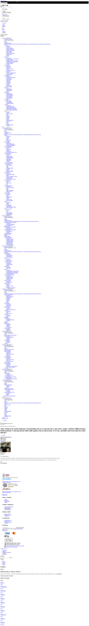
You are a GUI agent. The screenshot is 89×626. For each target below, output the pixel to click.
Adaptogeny (9, 80)
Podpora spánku (9, 86)
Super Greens (9, 304)
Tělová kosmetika (7, 356)
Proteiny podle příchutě (8, 237)
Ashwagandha (9, 313)
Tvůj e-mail (4, 527)
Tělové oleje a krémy (10, 361)
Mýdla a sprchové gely (10, 359)
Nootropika (8, 82)
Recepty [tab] (3, 563)
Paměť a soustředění (10, 120)
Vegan (14, 134)
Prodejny (6, 502)
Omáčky (8, 55)
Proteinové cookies (10, 278)
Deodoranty (8, 358)
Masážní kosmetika (10, 94)
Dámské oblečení (9, 89)
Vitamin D (8, 300)
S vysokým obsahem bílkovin (27, 134)
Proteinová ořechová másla (11, 144)
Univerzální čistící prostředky (11, 376)
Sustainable (11, 335)
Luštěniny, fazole (9, 196)
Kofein (8, 265)
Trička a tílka (9, 337)
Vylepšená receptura (8, 43)
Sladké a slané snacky (10, 49)
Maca (7, 312)
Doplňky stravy (7, 75)
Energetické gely (9, 282)
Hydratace (8, 125)
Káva (7, 210)
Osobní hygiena (9, 96)
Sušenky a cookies (10, 156)
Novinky (6, 42)
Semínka (8, 150)
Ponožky (8, 338)
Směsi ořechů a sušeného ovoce (12, 152)
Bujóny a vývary (9, 171)
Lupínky (8, 141)
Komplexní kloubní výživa (11, 309)
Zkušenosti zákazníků (8, 522)
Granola (8, 138)
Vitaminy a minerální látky (11, 77)
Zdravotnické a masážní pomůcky (12, 109)
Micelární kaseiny (9, 231)
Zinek (7, 301)
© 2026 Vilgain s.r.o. (3, 548)
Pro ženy (8, 83)
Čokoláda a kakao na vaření (11, 179)
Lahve (8, 387)
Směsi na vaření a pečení (11, 174)
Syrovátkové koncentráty (11, 224)
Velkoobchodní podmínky (6, 552)
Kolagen (8, 64)
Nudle (8, 198)
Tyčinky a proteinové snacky (11, 72)
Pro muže (8, 84)
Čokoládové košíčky (10, 157)
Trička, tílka (8, 341)
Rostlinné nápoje (9, 214)
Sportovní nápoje (9, 68)
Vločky (8, 137)
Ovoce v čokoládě (10, 162)
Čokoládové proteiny (10, 241)
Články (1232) (4, 495)
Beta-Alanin (9, 268)
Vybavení (6, 104)
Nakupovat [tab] (4, 561)
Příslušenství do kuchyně (11, 107)
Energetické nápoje (10, 257)
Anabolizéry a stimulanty (9, 260)
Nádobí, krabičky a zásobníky (11, 108)
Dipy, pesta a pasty (10, 207)
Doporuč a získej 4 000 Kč (9, 506)
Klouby (8, 115)
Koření (8, 169)
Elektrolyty (8, 67)
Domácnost (6, 99)
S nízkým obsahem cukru (37, 134)
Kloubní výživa (9, 79)
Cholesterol (8, 121)
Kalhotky (8, 339)
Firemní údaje (4, 550)
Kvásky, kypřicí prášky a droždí (12, 176)
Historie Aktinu (7, 521)
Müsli (7, 139)
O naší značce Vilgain (8, 520)
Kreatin (8, 69)
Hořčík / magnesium (10, 296)
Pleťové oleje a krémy (10, 354)
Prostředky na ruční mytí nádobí (12, 378)
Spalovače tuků (9, 74)
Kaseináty (8, 232)
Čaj (7, 211)
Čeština (4, 32)
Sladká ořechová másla (10, 145)
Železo (8, 302)
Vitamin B (8, 298)
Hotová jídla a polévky (10, 187)
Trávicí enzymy (9, 327)
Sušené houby (9, 151)
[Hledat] (1, 7)
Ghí (7, 183)
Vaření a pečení (9, 51)
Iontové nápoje (9, 256)
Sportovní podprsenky (10, 336)
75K (15, 545)
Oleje (7, 181)
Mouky (8, 175)
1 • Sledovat (4, 438)
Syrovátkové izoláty (10, 225)
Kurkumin (8, 320)
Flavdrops (8, 168)
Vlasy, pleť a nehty (10, 113)
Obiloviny (8, 197)
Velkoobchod (7, 515)
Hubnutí (8, 117)
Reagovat (5, 463)
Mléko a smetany (9, 178)
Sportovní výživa (7, 65)
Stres (7, 114)
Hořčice (8, 204)
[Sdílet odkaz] (1, 463)
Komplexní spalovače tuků (11, 287)
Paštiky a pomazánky (10, 190)
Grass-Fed (11, 134)
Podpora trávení (9, 85)
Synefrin (8, 286)
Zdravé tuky (9, 81)
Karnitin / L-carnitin (10, 285)
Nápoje (8, 56)
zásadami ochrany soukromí (17, 528)
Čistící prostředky (9, 102)
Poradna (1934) (7, 501)
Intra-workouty (9, 263)
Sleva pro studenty (8, 507)
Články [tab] (3, 562)
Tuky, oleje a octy (9, 52)
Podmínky (4, 551)
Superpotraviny (9, 78)
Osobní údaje (4, 554)
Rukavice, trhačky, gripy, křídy (10, 392)
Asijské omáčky (9, 205)
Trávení (8, 118)
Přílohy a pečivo (9, 54)
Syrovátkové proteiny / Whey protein (13, 58)
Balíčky (3, 417)
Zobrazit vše (9, 45)
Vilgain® (4, 38)
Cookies (4, 553)
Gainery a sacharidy (10, 73)
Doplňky (8, 91)
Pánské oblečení (9, 90)
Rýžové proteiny (9, 228)
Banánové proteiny (10, 243)
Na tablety (8, 391)
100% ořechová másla (10, 143)
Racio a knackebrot (10, 200)
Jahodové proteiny (10, 242)
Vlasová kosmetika (10, 97)
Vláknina (8, 326)
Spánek (8, 119)
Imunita (8, 112)
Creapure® (8, 259)
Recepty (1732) (5, 494)
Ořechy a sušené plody (10, 48)
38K (12, 544)
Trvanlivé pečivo (9, 199)
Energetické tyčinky (10, 277)
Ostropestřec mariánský (10, 319)
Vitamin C (8, 299)
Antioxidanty (7, 317)
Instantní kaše (9, 140)
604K (13, 543)
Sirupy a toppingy (9, 165)
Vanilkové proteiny (10, 239)
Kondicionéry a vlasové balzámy (12, 366)
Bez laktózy (21, 134)
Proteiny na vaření (10, 63)
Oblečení (6, 87)
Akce (5, 41)
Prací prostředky (9, 101)
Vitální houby (9, 305)
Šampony (8, 365)
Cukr (7, 166)
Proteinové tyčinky (10, 276)
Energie (8, 123)
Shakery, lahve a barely (10, 106)
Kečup (8, 203)
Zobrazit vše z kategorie (8, 39)
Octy (7, 184)
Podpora (6, 499)
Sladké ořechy (9, 159)
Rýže (7, 195)
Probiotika (8, 325)
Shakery (8, 386)
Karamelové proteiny (10, 240)
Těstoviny (8, 194)
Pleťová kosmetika (10, 95)
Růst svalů (8, 116)
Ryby (7, 189)
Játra (5, 413)
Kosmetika (6, 92)
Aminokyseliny (9, 70)
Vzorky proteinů (7, 236)
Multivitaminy (9, 297)
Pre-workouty (9, 262)
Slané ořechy (9, 160)
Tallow (13, 349)
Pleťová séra (9, 353)
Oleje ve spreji (9, 182)
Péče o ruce (8, 360)
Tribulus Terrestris (9, 264)
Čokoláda (8, 161)
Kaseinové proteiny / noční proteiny (12, 61)
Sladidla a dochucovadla (11, 50)
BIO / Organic (7, 134)
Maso (7, 188)
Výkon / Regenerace (10, 124)
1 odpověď (3, 441)
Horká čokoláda (9, 212)
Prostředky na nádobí (10, 103)
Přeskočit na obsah (3, 0)
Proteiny (8, 71)
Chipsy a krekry (9, 155)
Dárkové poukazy (7, 508)
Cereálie (8, 46)
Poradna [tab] (3, 564)
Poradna (4, 420)
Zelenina (8, 192)
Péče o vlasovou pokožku (11, 367)
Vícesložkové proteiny (10, 62)
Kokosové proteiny (10, 244)
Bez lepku (17, 134)
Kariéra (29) (6, 500)
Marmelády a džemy (10, 170)
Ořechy (8, 148)
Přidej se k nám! (5, 418)
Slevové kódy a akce (8, 509)
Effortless (14, 335)
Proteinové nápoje (9, 59)
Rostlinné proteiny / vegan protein (12, 60)
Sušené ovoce (9, 149)
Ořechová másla (9, 47)
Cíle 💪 (6, 110)
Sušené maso (9, 158)
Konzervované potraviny (11, 53)
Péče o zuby (9, 98)
